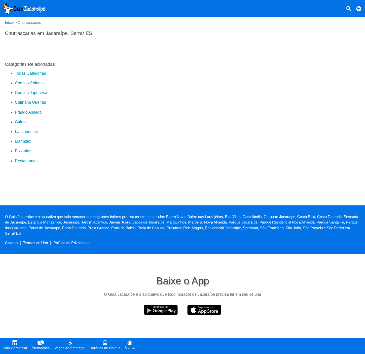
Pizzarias (23, 151)
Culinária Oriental (30, 102)
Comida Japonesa (31, 93)
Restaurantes (26, 161)
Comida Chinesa (30, 83)
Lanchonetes (26, 131)
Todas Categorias (30, 73)
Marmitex (23, 141)
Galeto (21, 122)
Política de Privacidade (71, 243)
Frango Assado (28, 112)
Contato (11, 243)
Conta (130, 347)
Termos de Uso (35, 243)
